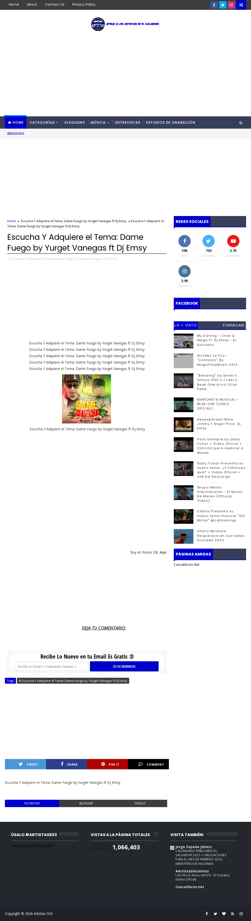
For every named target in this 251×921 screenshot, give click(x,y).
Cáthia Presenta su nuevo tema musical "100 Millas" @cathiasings (221, 515)
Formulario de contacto (233, 326)
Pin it (114, 764)
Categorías (42, 122)
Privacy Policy (83, 4)
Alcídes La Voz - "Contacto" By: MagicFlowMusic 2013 (217, 360)
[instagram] (231, 5)
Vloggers (74, 122)
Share (72, 764)
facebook (32, 803)
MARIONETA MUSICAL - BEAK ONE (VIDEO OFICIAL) (218, 404)
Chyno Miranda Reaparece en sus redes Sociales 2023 (221, 535)
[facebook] (214, 5)
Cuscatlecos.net (190, 886)
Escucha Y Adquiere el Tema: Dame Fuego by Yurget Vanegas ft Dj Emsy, (65, 259)
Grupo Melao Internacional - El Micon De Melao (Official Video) (220, 494)
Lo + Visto (186, 325)
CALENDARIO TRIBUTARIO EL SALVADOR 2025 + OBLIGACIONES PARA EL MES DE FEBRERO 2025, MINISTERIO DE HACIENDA (201, 857)
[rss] (232, 913)
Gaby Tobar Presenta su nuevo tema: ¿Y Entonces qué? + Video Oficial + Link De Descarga (221, 470)
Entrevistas (127, 122)
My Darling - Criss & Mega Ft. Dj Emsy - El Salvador (217, 340)
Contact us (54, 4)
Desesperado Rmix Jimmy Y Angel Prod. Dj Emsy (219, 424)
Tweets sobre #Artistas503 (32, 845)
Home (14, 4)
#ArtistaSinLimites (192, 871)
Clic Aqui (159, 552)
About (32, 4)
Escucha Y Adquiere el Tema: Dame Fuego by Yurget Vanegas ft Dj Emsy (73, 221)
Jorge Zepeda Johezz (194, 846)
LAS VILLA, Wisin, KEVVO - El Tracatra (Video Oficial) (202, 877)
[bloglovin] (224, 913)
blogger (86, 803)
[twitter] (222, 5)
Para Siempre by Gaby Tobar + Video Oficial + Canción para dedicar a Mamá (220, 446)
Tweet (32, 764)
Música (98, 122)
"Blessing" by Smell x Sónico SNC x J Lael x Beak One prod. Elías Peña (217, 382)
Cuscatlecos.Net (187, 564)
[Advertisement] (125, 74)
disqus (140, 803)
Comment (155, 764)
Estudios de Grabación (170, 122)
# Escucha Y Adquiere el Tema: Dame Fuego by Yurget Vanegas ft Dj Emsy (73, 680)
